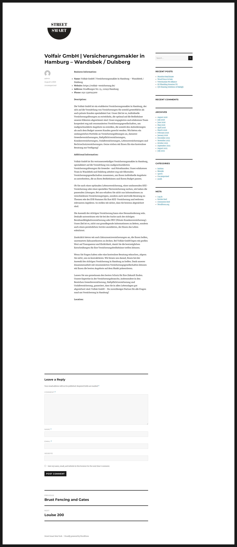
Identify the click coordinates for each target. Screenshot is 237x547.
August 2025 (162, 148)
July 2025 (161, 151)
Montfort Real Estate (166, 77)
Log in (160, 197)
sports (160, 174)
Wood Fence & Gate (165, 79)
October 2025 (163, 143)
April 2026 (162, 128)
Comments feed (164, 202)
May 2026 (161, 125)
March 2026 (162, 130)
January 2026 (163, 135)
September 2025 (164, 146)
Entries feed (162, 199)
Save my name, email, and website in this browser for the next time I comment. (79, 466)
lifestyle (161, 171)
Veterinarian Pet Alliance (167, 82)
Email (48, 441)
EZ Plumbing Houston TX (168, 84)
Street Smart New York (53, 536)
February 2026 (163, 133)
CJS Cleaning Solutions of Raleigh (171, 87)
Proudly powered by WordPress (76, 536)
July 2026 (161, 120)
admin (47, 78)
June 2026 (162, 122)
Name (48, 429)
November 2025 (164, 141)
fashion (161, 169)
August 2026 (163, 117)
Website (48, 453)
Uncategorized (50, 85)
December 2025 (164, 138)
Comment (50, 392)
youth (160, 179)
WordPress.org (163, 204)
